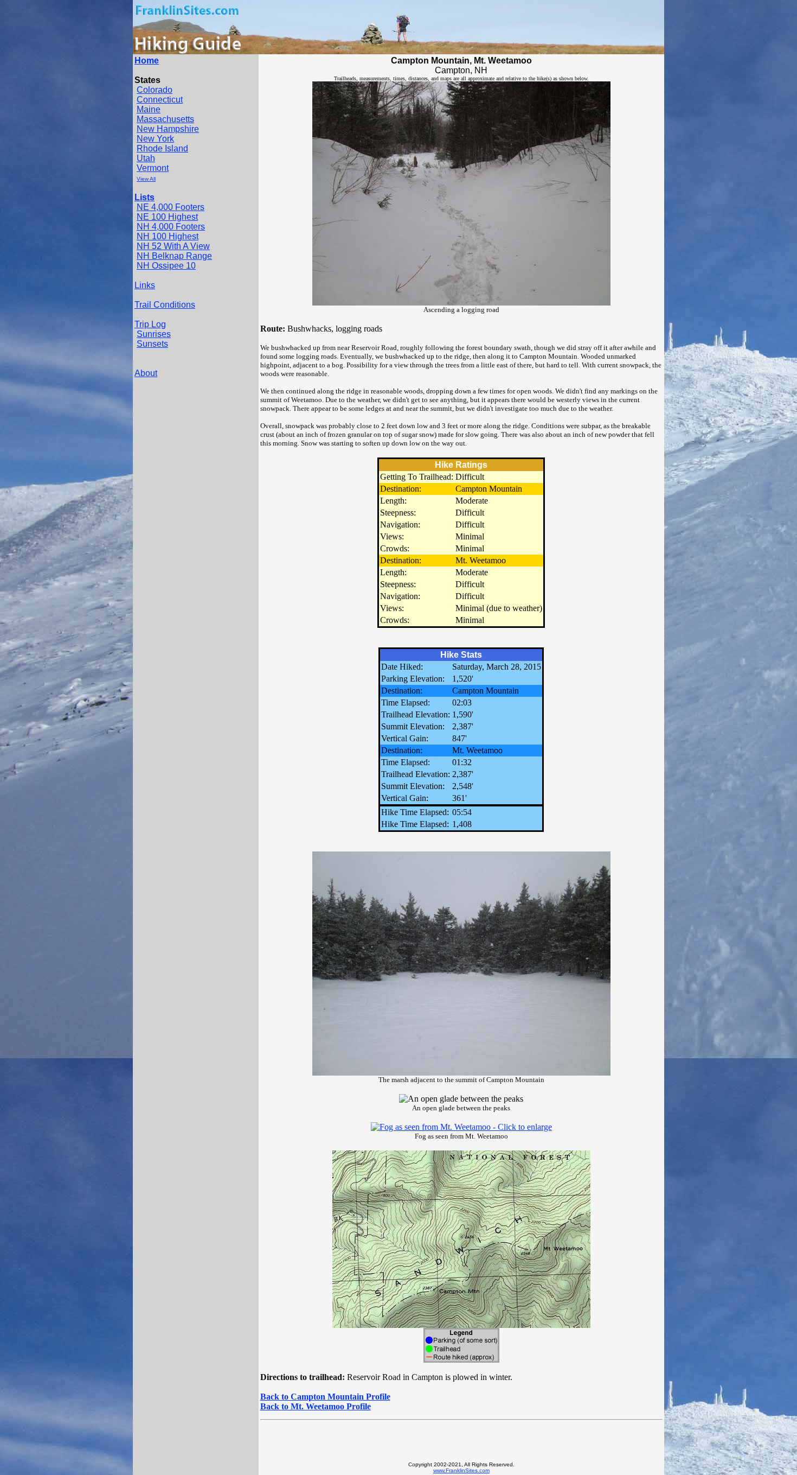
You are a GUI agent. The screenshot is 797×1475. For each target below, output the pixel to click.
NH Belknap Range (174, 255)
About (145, 373)
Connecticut (160, 99)
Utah (146, 158)
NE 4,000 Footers (170, 207)
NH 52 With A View (173, 246)
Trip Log (150, 324)
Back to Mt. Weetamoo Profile (315, 1406)
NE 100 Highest (167, 216)
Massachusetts (165, 119)
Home (146, 60)
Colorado (154, 89)
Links (144, 285)
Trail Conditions (164, 304)
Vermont (153, 168)
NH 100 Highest (167, 236)
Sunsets (152, 343)
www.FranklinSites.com (461, 1470)
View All (146, 179)
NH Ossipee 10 (166, 265)
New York (155, 138)
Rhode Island (162, 148)
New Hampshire (168, 128)
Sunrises (154, 334)
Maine (148, 109)
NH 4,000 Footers (171, 226)
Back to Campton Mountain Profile (325, 1396)
